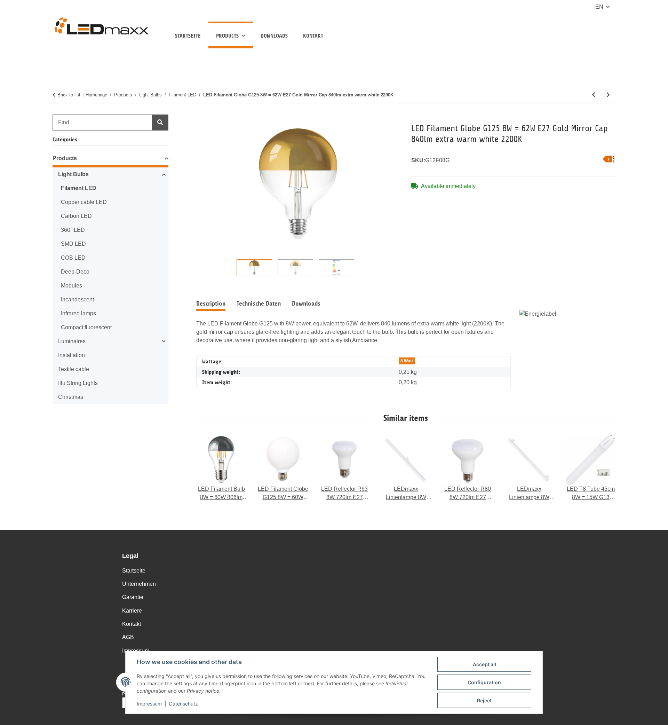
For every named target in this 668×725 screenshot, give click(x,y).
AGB (128, 637)
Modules (71, 286)
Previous (208, 468)
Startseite (188, 35)
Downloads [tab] (306, 303)
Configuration (484, 682)
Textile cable (73, 369)
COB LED (73, 258)
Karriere (132, 611)
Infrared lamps (78, 313)
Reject (484, 700)
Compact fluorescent (86, 327)
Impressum (149, 704)
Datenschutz (183, 704)
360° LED (73, 230)
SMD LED (73, 244)
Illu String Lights (78, 383)
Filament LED (78, 188)
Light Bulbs (73, 174)
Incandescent (77, 299)
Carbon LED (76, 216)
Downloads (274, 35)
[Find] (160, 123)
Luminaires (72, 341)
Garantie (132, 597)
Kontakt (313, 35)
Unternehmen (139, 584)
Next (604, 468)
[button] (110, 159)
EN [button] (599, 7)
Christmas (70, 397)
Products (65, 158)
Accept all (484, 664)
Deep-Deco (75, 272)
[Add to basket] (201, 119)
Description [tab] (210, 303)
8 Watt (406, 360)
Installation (71, 355)
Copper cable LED (84, 202)
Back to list (68, 94)
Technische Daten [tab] (259, 303)
